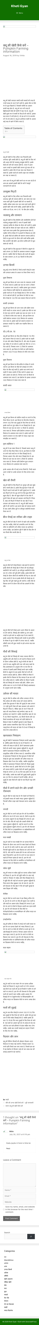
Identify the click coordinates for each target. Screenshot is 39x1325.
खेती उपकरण (8, 1279)
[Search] (31, 1236)
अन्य (5, 1266)
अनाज (6, 1263)
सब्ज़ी (7, 1100)
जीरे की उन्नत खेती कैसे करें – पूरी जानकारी (19, 1103)
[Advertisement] (19, 80)
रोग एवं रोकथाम (9, 1304)
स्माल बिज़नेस (8, 1310)
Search (7, 1233)
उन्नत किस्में (8, 1269)
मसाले (6, 1295)
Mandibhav (9, 1260)
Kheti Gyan (19, 6)
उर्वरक (6, 1273)
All (5, 1257)
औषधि (6, 1276)
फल (5, 1288)
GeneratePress (31, 1322)
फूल (5, 1292)
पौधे (5, 1285)
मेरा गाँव (6, 1298)
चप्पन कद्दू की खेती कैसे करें (14, 1106)
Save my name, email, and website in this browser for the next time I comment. (20, 1209)
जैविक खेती (7, 1282)
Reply (8, 1148)
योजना (6, 1301)
